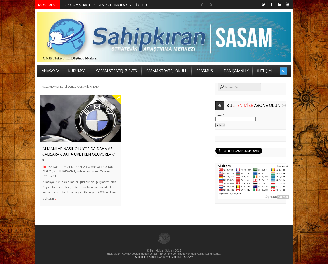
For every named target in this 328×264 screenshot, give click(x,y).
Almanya (94, 167)
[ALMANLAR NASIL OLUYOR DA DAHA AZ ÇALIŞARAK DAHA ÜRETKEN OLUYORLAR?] (80, 118)
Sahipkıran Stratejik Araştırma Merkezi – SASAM (164, 256)
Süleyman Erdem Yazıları (93, 171)
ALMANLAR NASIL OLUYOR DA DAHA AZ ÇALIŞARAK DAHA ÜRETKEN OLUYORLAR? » (78, 154)
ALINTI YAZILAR (77, 167)
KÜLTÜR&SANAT (64, 171)
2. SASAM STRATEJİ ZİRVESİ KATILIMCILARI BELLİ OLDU (105, 5)
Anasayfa (48, 86)
